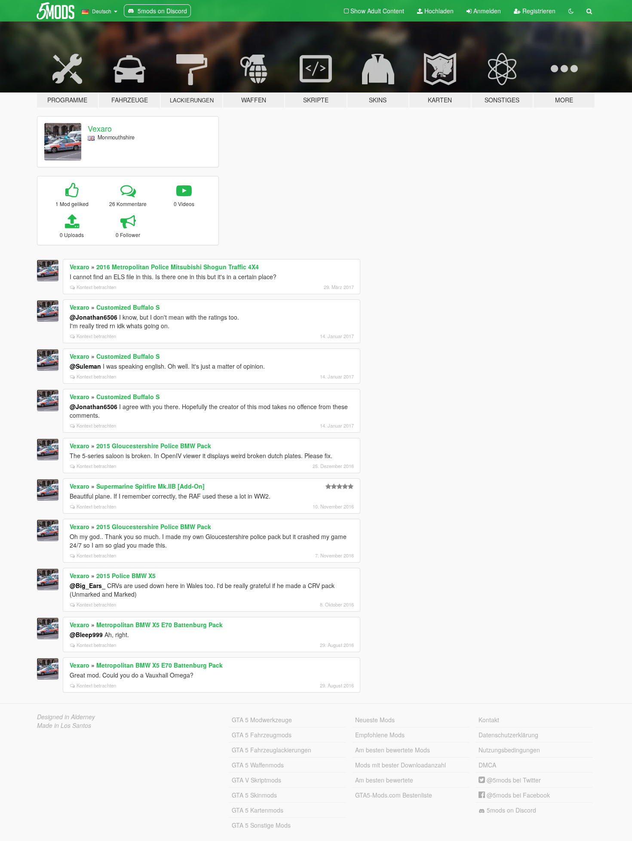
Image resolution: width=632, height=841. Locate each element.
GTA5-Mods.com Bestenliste (393, 795)
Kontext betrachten (96, 286)
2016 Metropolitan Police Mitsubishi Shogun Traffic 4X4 (177, 266)
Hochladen (438, 10)
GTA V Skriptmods (256, 780)
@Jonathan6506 (93, 317)
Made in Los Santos (64, 725)
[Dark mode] (571, 11)
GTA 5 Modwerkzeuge (262, 719)
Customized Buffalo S (128, 307)
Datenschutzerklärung (508, 734)
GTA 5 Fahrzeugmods (261, 734)
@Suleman (85, 366)
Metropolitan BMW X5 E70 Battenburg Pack (159, 624)
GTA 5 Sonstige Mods (261, 825)
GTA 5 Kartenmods (257, 810)
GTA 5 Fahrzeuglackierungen (271, 750)
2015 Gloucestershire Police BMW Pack (153, 445)
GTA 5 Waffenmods (258, 765)
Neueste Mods (375, 719)
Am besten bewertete (384, 780)
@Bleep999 (86, 634)
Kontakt (489, 719)
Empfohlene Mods (380, 734)
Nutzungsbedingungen (509, 750)
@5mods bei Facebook (517, 795)
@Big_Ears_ (87, 585)
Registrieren (538, 10)
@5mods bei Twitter (513, 780)
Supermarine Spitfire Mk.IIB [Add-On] (150, 486)
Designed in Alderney (66, 716)
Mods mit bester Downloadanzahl (400, 765)
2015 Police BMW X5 (126, 575)
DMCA (487, 765)
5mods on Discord (510, 810)
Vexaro (100, 128)
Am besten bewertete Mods (392, 750)
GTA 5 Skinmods (254, 795)
